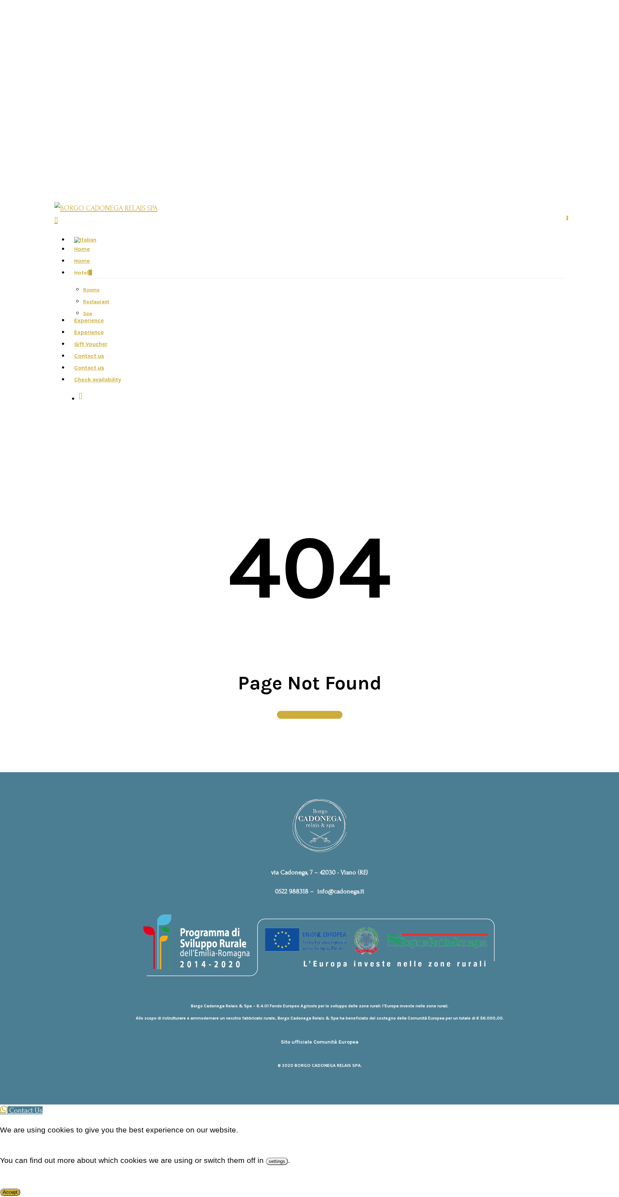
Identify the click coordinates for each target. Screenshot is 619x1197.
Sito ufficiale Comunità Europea (320, 1042)
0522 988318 (291, 891)
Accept (10, 1192)
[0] (56, 220)
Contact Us (25, 1110)
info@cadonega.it (340, 891)
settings (277, 1161)
